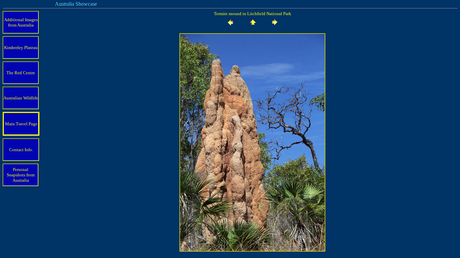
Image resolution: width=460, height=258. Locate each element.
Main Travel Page (21, 123)
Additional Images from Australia (21, 22)
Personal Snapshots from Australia (21, 175)
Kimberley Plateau (21, 47)
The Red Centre (20, 72)
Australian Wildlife (20, 97)
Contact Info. (21, 149)
